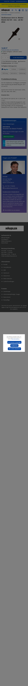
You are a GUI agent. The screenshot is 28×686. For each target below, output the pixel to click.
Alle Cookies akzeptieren (14, 348)
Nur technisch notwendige (14, 342)
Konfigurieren (14, 345)
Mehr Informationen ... (15, 339)
